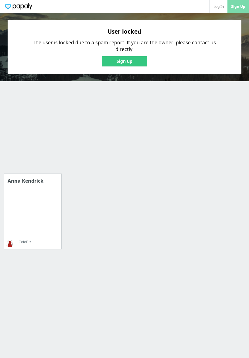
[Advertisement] (124, 131)
